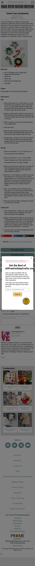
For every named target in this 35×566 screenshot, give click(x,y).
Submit (17, 294)
